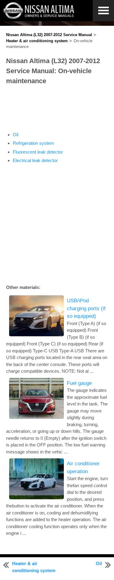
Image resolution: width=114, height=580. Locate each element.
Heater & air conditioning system (37, 41)
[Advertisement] (57, 108)
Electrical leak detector (35, 160)
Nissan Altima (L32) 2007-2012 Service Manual (49, 34)
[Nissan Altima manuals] (39, 17)
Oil (15, 134)
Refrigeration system (33, 143)
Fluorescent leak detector (38, 151)
